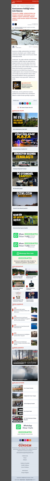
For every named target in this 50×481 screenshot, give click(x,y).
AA (18, 47)
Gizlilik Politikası (25, 465)
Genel (18, 5)
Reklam (25, 459)
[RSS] (30, 440)
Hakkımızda (25, 455)
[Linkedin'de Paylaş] (25, 103)
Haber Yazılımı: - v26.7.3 (25, 479)
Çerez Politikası (25, 467)
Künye (25, 457)
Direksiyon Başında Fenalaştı (27, 1)
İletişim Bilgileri (25, 472)
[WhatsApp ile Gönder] (30, 103)
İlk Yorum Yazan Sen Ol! (26, 107)
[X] (23, 440)
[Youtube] (28, 440)
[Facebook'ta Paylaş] (13, 24)
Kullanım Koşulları (25, 463)
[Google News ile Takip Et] (35, 47)
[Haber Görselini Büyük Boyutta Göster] (25, 37)
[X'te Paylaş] (16, 24)
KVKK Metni (25, 470)
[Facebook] (20, 440)
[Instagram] (25, 440)
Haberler (14, 5)
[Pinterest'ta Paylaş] (27, 103)
